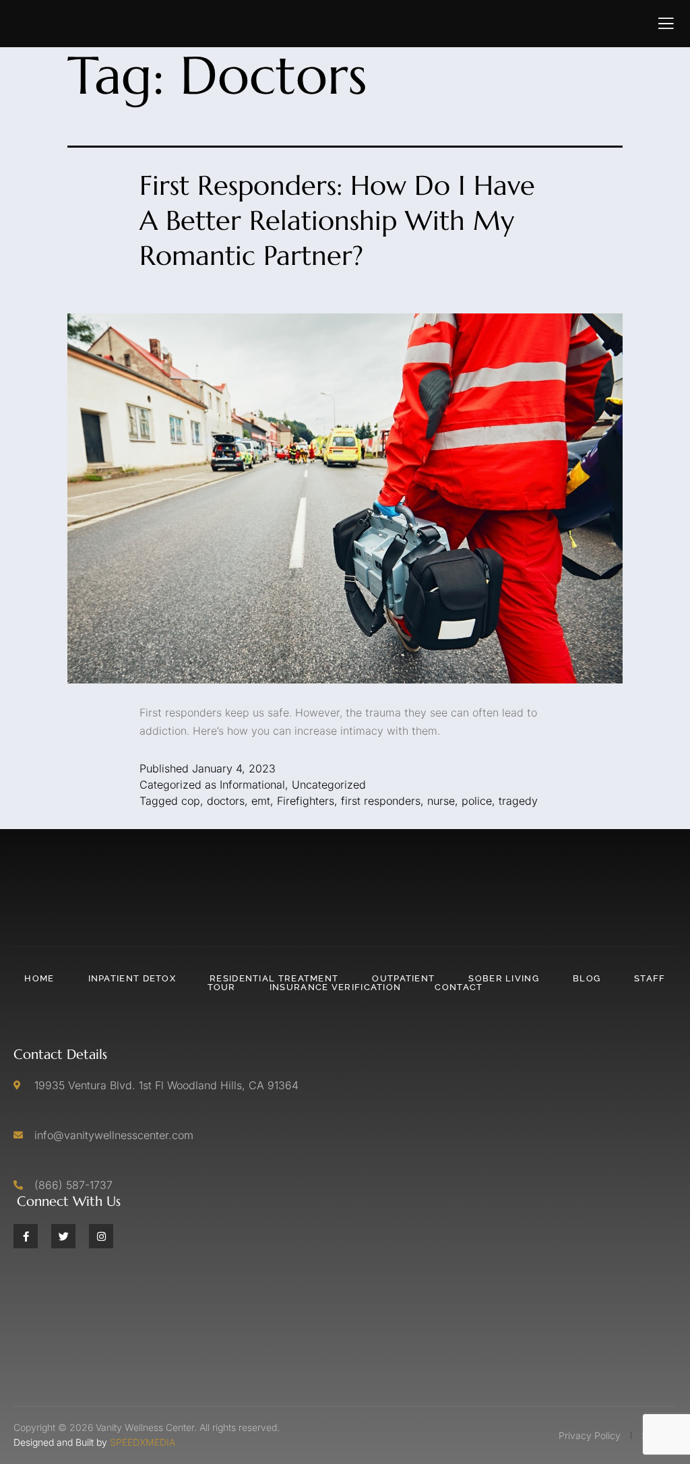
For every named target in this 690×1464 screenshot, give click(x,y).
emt (260, 800)
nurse (441, 800)
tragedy (518, 800)
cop (190, 800)
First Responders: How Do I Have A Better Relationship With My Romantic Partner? (337, 220)
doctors (226, 800)
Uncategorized (329, 784)
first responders (380, 800)
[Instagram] (101, 1236)
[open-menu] (666, 23)
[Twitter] (63, 1236)
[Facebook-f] (25, 1236)
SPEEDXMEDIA (142, 1442)
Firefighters (305, 800)
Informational (252, 784)
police (477, 800)
